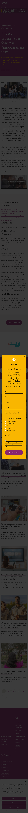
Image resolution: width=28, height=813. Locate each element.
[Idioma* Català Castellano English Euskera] (14, 435)
